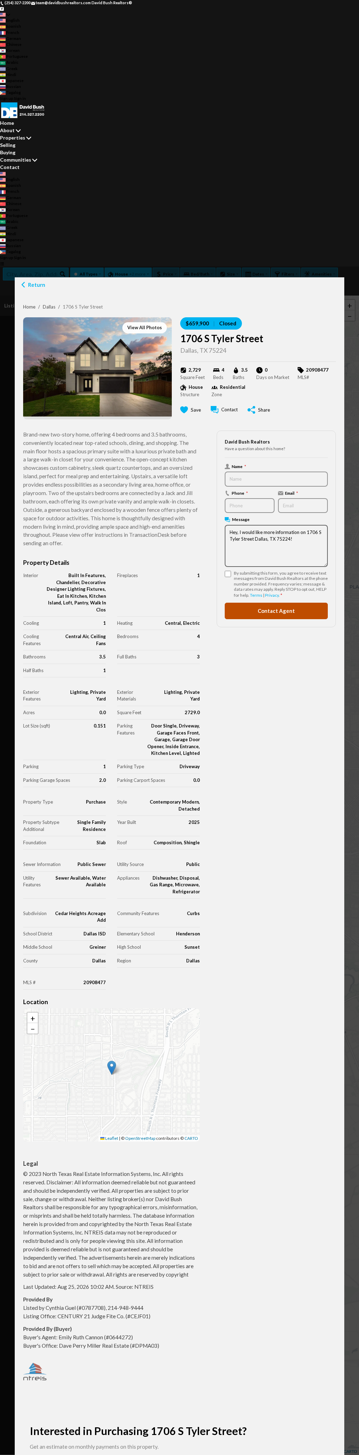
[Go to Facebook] (2, 8)
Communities (15, 160)
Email (291, 492)
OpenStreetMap (140, 1138)
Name (239, 466)
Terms (256, 595)
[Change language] (5, 15)
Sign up (6, 98)
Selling (7, 145)
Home (29, 307)
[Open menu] (2, 264)
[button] (111, 1068)
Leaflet (111, 1138)
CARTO (191, 1138)
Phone (240, 492)
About (7, 130)
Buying (7, 152)
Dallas (49, 307)
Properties (12, 138)
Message (241, 519)
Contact (10, 167)
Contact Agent (276, 611)
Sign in (20, 98)
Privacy (272, 595)
